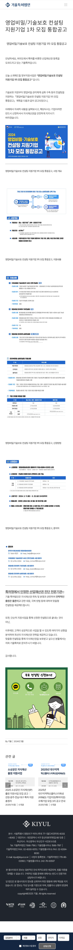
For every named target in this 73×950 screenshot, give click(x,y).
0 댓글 (21, 804)
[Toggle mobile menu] (66, 5)
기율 (10, 741)
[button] (8, 785)
